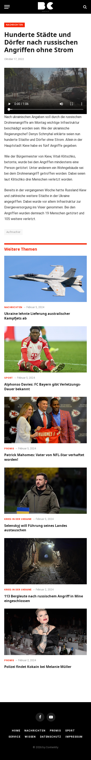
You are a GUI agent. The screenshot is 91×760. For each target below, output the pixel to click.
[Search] (84, 7)
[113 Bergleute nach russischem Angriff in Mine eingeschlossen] (45, 561)
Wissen (30, 736)
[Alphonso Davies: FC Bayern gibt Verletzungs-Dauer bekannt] (45, 349)
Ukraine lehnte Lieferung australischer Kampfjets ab (37, 316)
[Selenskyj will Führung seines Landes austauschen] (45, 491)
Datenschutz (50, 736)
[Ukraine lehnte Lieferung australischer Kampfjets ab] (45, 279)
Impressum (74, 736)
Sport (70, 730)
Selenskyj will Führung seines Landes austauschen (35, 528)
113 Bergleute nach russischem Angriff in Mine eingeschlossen (43, 598)
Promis (55, 730)
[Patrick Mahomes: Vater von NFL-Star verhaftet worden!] (45, 420)
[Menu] (7, 7)
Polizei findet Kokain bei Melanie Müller (37, 666)
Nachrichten (14, 24)
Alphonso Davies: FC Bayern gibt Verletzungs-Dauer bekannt (42, 386)
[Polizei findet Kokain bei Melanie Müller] (45, 632)
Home (16, 730)
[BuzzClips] (45, 7)
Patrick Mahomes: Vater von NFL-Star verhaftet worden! (44, 457)
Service (14, 736)
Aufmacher (13, 232)
